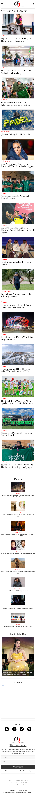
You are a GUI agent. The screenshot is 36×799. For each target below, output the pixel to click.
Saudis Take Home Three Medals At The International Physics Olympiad (17, 466)
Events (18, 624)
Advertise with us (18, 784)
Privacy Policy (27, 770)
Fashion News (5, 161)
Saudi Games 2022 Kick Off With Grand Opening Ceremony (16, 306)
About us (13, 782)
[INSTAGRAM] (29, 729)
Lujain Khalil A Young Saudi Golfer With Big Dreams (16, 295)
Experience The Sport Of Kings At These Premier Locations (16, 39)
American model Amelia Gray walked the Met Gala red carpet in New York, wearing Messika (17, 673)
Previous (4, 656)
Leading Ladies (6, 291)
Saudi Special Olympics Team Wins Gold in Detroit (17, 434)
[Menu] (2, 4)
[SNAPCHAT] (7, 729)
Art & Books (18, 513)
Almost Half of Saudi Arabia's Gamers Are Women (18, 608)
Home (10, 780)
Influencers (18, 569)
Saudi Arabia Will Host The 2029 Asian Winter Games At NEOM (15, 370)
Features (4, 36)
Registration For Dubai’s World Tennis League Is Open (18, 338)
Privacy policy (23, 780)
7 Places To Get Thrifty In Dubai (18, 590)
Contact (24, 782)
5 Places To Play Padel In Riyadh (15, 134)
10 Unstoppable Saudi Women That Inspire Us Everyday (18, 553)
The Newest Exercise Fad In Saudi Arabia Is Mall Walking (16, 71)
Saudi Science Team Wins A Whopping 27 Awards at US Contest (17, 103)
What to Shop (18, 589)
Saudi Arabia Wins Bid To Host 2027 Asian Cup (17, 263)
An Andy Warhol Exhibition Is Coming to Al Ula (18, 626)
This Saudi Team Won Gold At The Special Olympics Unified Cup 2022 (17, 402)
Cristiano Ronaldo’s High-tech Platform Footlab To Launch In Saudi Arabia (17, 230)
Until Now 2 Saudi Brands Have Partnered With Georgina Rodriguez (17, 165)
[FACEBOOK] (14, 729)
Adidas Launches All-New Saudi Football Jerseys (15, 197)
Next (31, 656)
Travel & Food (5, 132)
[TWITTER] (22, 729)
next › (18, 473)
